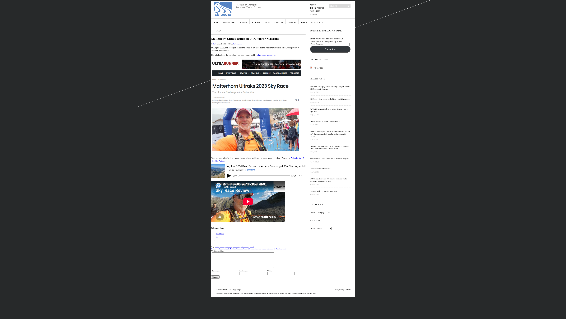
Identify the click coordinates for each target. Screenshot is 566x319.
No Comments (237, 44)
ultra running (245, 247)
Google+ (239, 289)
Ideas (267, 22)
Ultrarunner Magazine (266, 55)
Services (292, 22)
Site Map (232, 289)
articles (217, 247)
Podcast (256, 22)
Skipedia (224, 289)
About (313, 5)
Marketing (229, 22)
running (222, 247)
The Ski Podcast (317, 8)
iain (214, 44)
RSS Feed (318, 67)
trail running (236, 247)
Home (216, 22)
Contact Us (317, 22)
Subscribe (330, 49)
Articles (278, 22)
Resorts (243, 22)
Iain (218, 30)
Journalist (315, 11)
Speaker (313, 14)
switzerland (229, 247)
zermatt (252, 247)
